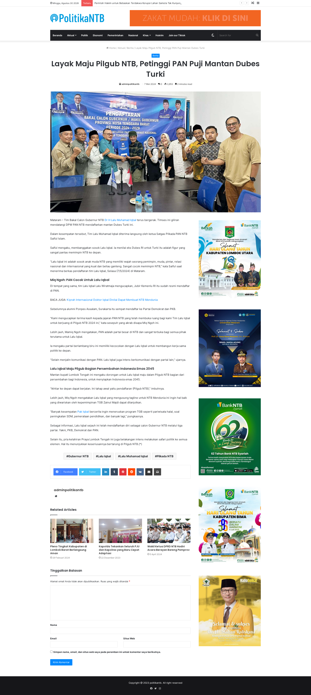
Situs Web (129, 638)
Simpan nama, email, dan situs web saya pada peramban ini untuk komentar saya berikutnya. (107, 652)
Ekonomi (98, 35)
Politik (84, 35)
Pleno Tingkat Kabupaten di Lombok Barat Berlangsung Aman (68, 550)
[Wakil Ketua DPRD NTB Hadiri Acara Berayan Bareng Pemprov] (169, 531)
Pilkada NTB (165, 456)
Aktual (70, 35)
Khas (145, 35)
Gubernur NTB (78, 456)
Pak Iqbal (83, 411)
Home (112, 47)
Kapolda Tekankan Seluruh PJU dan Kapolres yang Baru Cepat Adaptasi (119, 550)
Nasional (133, 35)
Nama (53, 625)
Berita (130, 47)
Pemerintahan (115, 35)
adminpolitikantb (130, 84)
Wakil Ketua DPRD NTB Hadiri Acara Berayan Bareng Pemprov (168, 548)
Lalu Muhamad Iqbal (134, 456)
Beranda (57, 35)
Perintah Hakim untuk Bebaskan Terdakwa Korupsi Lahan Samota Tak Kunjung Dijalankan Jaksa (147, 3)
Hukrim (160, 35)
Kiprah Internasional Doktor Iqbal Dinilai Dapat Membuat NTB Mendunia (112, 299)
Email (53, 638)
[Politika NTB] (77, 18)
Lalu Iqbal (104, 456)
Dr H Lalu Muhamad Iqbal (120, 220)
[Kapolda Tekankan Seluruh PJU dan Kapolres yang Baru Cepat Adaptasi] (120, 531)
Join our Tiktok (177, 35)
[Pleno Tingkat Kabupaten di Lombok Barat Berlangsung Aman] (71, 531)
